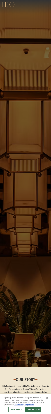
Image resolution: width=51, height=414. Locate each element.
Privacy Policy (19, 405)
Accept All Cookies (33, 409)
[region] (25, 404)
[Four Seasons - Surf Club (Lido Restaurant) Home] (10, 4)
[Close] (47, 398)
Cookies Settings (16, 409)
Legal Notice (29, 405)
